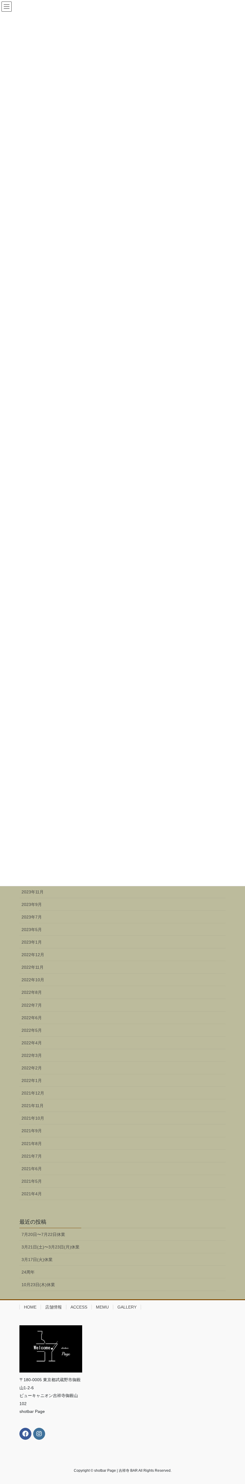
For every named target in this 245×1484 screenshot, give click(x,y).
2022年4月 (32, 1042)
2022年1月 (32, 1080)
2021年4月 (32, 1193)
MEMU (102, 1307)
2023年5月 (32, 929)
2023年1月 (32, 942)
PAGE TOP (233, 1434)
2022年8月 (32, 992)
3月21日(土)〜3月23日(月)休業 (50, 1247)
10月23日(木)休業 (38, 1284)
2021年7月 (32, 1156)
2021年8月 (32, 1143)
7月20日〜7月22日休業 (43, 1234)
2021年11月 (33, 1105)
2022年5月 (32, 1030)
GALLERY (127, 1307)
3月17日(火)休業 (37, 1259)
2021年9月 (32, 1130)
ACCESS (79, 1307)
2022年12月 (33, 954)
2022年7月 (32, 1005)
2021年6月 (32, 1168)
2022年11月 (33, 967)
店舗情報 (53, 1307)
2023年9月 (32, 904)
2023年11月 (33, 892)
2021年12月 (33, 1093)
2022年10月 (33, 979)
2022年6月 (32, 1017)
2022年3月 (32, 1055)
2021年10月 (33, 1118)
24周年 (28, 1272)
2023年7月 (32, 917)
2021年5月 (32, 1181)
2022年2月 (32, 1068)
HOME (30, 1307)
